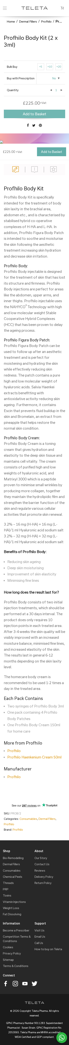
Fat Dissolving (12, 914)
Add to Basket (51, 152)
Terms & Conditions (15, 966)
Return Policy (43, 883)
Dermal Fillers (28, 21)
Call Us (38, 943)
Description (15, 169)
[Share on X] (33, 125)
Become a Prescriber (16, 930)
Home (11, 21)
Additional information (34, 169)
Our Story (40, 858)
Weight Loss (11, 908)
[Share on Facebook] (28, 125)
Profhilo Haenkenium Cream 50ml (34, 757)
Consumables (28, 818)
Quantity (13, 90)
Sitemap (8, 959)
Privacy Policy (12, 953)
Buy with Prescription (20, 78)
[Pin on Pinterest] (40, 125)
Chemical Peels (12, 876)
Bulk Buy (12, 66)
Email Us (39, 936)
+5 (40, 66)
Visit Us (39, 930)
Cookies (8, 947)
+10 (50, 66)
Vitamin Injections (14, 901)
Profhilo (46, 21)
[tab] (15, 169)
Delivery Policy (43, 876)
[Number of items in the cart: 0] (62, 8)
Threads (8, 883)
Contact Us (41, 864)
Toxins (7, 895)
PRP (5, 889)
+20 (59, 66)
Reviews (53, 169)
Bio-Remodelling (13, 858)
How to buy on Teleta (48, 949)
